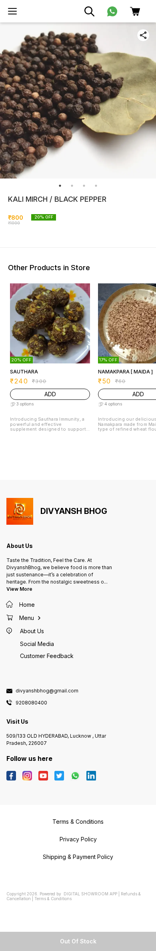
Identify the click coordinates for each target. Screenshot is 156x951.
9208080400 (31, 703)
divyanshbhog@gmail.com (47, 691)
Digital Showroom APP (90, 893)
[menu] (12, 11)
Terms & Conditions (53, 898)
